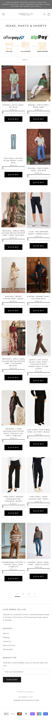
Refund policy (8, 649)
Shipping (6, 637)
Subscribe (12, 680)
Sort (25, 60)
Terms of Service (9, 645)
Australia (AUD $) (25, 692)
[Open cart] (49, 14)
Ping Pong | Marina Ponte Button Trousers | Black (13, 499)
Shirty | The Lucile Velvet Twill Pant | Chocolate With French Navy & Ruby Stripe (39, 364)
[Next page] (34, 594)
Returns (6, 633)
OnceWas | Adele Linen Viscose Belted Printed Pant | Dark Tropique (13, 233)
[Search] (44, 14)
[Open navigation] (3, 14)
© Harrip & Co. (26, 697)
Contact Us (7, 641)
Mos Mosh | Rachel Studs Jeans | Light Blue (13, 160)
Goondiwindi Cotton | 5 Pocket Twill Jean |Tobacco (13, 564)
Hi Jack (36, 700)
